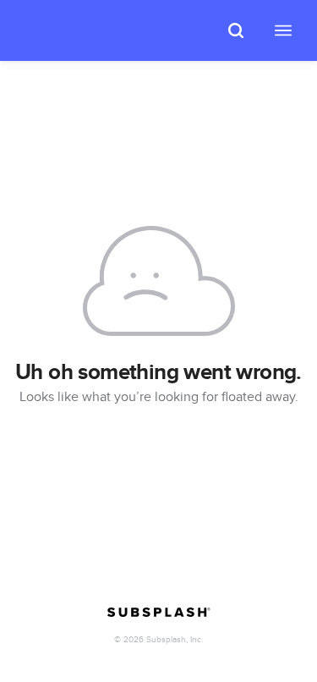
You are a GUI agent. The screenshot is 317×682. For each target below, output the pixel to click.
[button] (236, 30)
